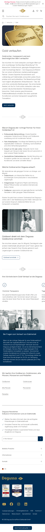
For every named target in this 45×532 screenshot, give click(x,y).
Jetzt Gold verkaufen (21, 528)
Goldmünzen (27, 382)
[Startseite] (3, 22)
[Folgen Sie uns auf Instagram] (19, 504)
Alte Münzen (6, 388)
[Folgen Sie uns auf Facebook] (11, 504)
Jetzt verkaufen (8, 105)
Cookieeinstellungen (8, 511)
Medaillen (5, 394)
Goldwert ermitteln (9, 257)
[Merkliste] (37, 11)
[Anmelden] (33, 11)
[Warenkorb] (41, 11)
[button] (22, 469)
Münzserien (27, 388)
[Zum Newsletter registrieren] (40, 438)
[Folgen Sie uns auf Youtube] (4, 504)
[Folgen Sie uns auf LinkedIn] (26, 504)
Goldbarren (6, 382)
